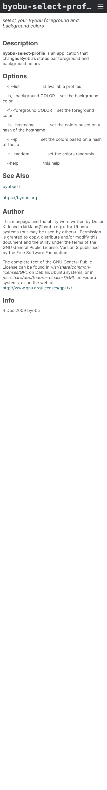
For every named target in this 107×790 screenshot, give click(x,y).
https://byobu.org (20, 197)
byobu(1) (11, 186)
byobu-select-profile (48, 6)
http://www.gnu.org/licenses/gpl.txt (37, 287)
